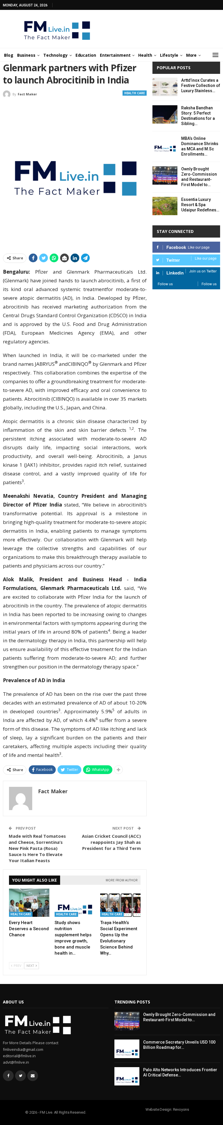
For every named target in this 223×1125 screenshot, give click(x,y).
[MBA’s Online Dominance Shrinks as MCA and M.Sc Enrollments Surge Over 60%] (164, 145)
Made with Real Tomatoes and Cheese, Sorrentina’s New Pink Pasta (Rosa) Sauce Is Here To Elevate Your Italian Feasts (37, 848)
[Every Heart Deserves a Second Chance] (29, 903)
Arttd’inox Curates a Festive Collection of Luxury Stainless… (200, 85)
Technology (55, 55)
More (191, 55)
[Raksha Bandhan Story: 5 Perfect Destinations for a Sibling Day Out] (164, 114)
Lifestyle (169, 55)
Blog (8, 55)
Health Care (134, 93)
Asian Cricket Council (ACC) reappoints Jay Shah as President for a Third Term (111, 842)
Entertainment (115, 55)
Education (85, 55)
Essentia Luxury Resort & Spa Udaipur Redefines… (200, 204)
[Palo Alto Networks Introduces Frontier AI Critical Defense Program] (126, 1076)
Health (145, 55)
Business (26, 55)
